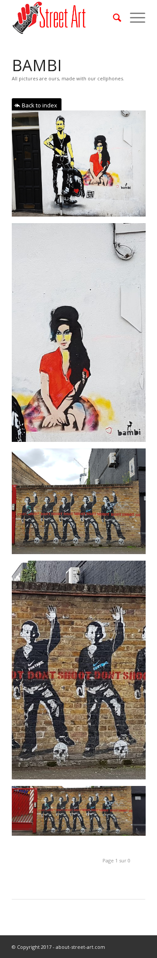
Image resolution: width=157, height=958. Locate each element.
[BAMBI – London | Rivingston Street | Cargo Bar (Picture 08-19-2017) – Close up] (82, 673)
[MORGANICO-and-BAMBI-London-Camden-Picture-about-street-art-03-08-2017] (82, 166)
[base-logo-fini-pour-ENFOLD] (65, 17)
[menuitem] (112, 17)
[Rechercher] (112, 17)
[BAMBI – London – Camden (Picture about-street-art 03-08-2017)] (82, 335)
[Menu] (133, 17)
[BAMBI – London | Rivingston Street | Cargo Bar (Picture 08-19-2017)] (82, 504)
